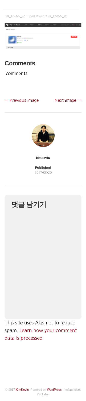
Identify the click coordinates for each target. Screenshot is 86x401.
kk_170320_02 (57, 16)
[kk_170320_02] (43, 48)
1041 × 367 (36, 16)
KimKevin (22, 389)
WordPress (54, 389)
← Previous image (22, 100)
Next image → (68, 100)
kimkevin (43, 158)
